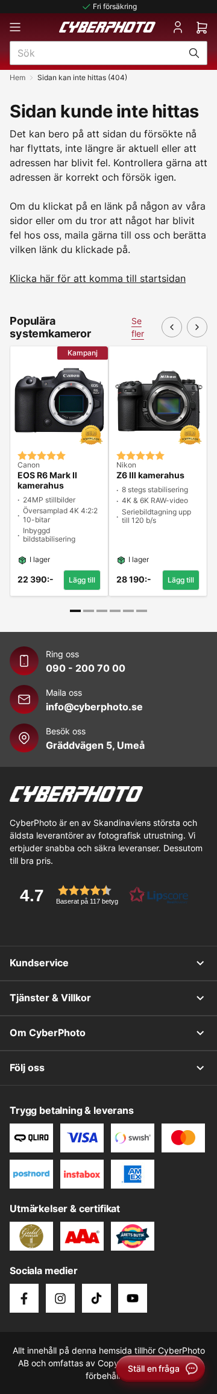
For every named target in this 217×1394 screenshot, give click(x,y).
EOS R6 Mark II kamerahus (47, 480)
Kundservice (39, 963)
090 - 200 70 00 (85, 668)
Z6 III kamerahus (150, 475)
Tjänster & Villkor (50, 998)
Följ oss (27, 1067)
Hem (17, 77)
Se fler (137, 327)
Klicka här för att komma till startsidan (98, 278)
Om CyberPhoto (48, 1033)
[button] (100, 894)
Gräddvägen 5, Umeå (95, 745)
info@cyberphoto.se (94, 707)
